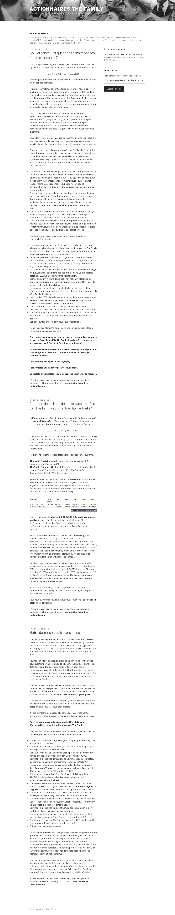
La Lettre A (90, 89)
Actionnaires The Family (67, 9)
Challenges (78, 89)
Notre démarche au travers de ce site (57, 633)
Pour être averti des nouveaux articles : (122, 76)
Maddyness (35, 92)
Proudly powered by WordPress (42, 909)
